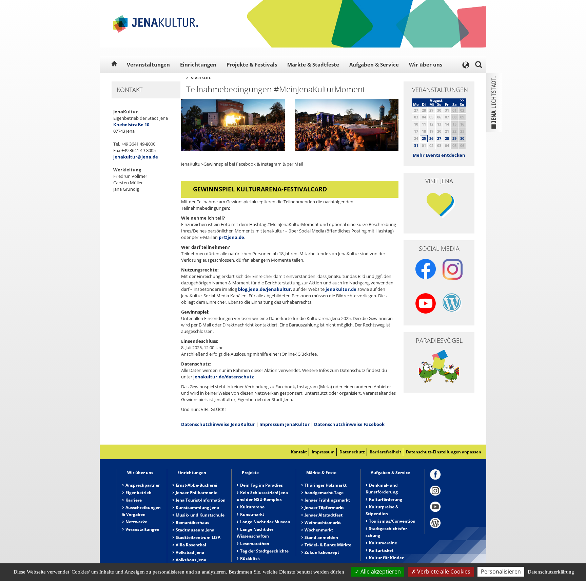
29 (454, 138)
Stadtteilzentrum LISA (198, 537)
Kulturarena (252, 507)
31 (416, 145)
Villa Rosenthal (191, 545)
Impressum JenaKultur (284, 424)
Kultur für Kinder (386, 558)
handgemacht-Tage (324, 492)
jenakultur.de (341, 289)
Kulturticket (381, 550)
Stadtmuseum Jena (195, 530)
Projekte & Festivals (252, 64)
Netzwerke (136, 522)
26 (431, 138)
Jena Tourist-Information (201, 500)
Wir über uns (425, 64)
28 (447, 138)
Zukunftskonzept (322, 552)
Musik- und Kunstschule (200, 515)
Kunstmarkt (252, 514)
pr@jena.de (231, 237)
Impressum (323, 452)
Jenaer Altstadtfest (324, 515)
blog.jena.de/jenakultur (264, 289)
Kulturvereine (383, 543)
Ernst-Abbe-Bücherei (196, 485)
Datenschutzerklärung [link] (551, 572)
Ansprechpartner (142, 485)
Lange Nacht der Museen (265, 522)
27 (439, 138)
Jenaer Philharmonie (196, 492)
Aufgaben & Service (374, 64)
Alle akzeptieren (380, 571)
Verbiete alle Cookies (443, 571)
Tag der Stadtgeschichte (264, 551)
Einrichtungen (198, 64)
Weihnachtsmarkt (323, 522)
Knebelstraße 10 (131, 124)
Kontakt (299, 452)
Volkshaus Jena (191, 560)
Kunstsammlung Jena (197, 507)
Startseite (201, 77)
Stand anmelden (321, 537)
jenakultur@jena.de (135, 157)
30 (462, 138)
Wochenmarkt (319, 530)
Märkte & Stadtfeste (313, 64)
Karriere (133, 500)
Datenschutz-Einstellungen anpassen (443, 452)
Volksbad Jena (190, 552)
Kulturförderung (385, 499)
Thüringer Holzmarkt (326, 485)
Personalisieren (501, 571)
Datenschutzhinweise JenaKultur (218, 424)
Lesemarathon (254, 543)
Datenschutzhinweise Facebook (349, 424)
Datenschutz (352, 452)
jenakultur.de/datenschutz (223, 377)
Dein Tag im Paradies (261, 485)
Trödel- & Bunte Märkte (328, 545)
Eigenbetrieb (138, 492)
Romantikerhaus (192, 522)
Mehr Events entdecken (439, 155)
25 (424, 138)
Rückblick (250, 558)
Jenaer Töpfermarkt (324, 507)
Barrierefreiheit (385, 452)
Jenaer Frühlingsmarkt (327, 500)
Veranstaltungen (148, 64)
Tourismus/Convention (392, 521)
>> (462, 100)
